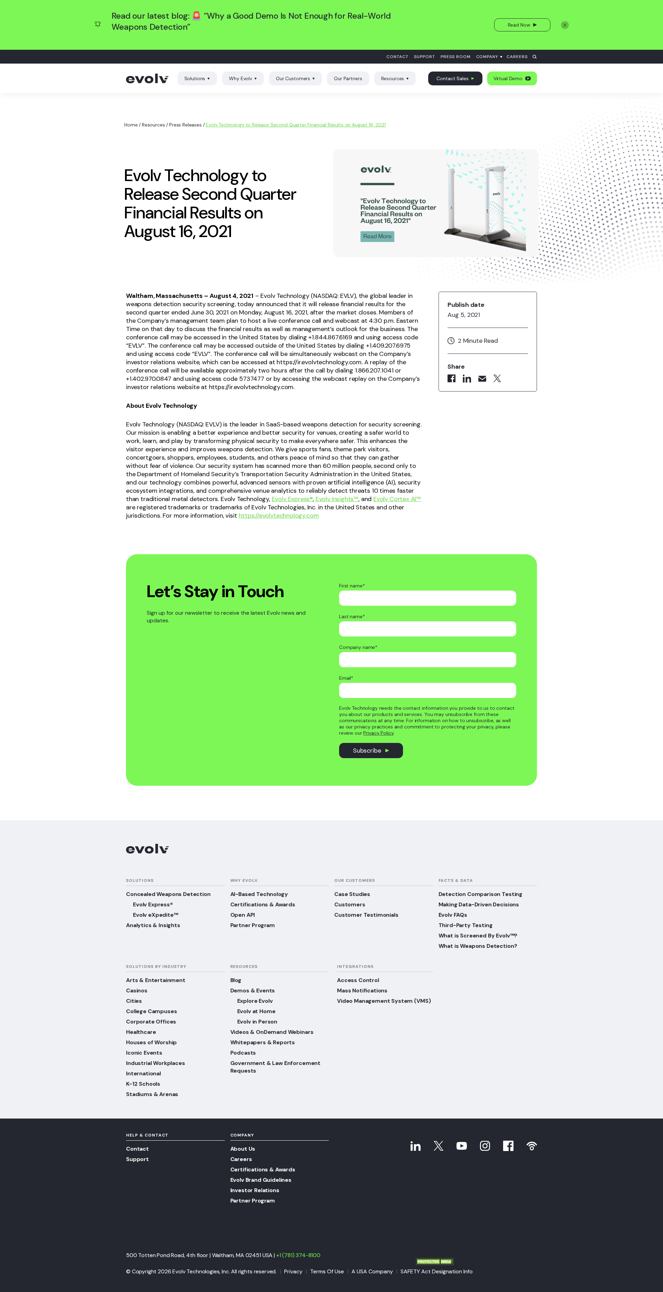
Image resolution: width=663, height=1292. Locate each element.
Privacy (293, 1271)
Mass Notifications (362, 990)
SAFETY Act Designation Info (437, 1271)
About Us (243, 1148)
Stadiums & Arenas (152, 1094)
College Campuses (151, 1011)
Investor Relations (254, 1190)
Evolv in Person (257, 1021)
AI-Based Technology (259, 894)
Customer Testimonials (366, 914)
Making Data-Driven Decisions (479, 904)
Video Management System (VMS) (384, 1001)
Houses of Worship (151, 1042)
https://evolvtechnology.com (279, 515)
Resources (392, 78)
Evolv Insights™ (337, 499)
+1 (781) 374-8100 (298, 1255)
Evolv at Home (256, 1011)
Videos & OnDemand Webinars (272, 1032)
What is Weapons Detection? (478, 946)
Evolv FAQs (453, 914)
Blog (235, 980)
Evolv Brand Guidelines (260, 1179)
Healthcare (141, 1032)
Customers (349, 904)
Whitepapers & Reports (262, 1042)
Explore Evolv (255, 1001)
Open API (242, 914)
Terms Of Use (327, 1271)
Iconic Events (144, 1052)
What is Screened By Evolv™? (478, 935)
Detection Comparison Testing (481, 894)
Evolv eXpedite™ (155, 914)
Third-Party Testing (466, 925)
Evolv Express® (292, 499)
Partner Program (252, 925)
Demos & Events (252, 990)
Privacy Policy (378, 733)
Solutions (194, 78)
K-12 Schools (143, 1083)
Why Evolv (240, 78)
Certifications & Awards (262, 904)
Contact (397, 56)
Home (130, 125)
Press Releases (185, 125)
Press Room (456, 56)
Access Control (358, 980)
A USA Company (372, 1271)
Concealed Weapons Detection (168, 894)
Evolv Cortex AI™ (397, 499)
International (143, 1073)
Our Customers (293, 78)
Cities (134, 1001)
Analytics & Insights (153, 925)
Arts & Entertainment (155, 980)
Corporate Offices (151, 1021)
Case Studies (352, 894)
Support (424, 56)
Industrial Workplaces (155, 1063)
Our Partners (348, 78)
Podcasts (243, 1052)
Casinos (136, 990)
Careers (517, 56)
